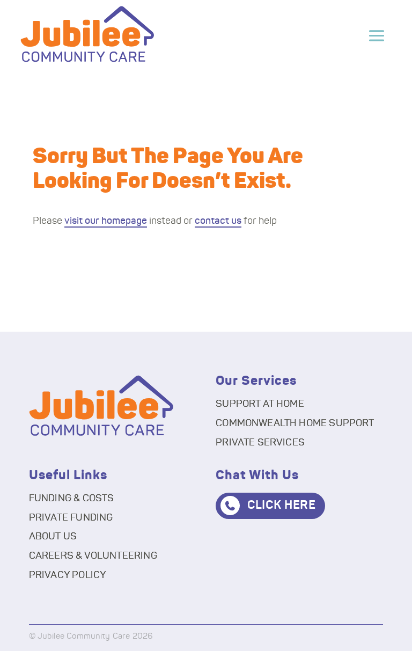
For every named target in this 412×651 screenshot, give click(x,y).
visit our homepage (105, 221)
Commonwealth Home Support (295, 423)
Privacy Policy (68, 575)
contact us (218, 221)
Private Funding (71, 518)
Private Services (260, 443)
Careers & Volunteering (93, 556)
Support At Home (260, 404)
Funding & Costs (71, 498)
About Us (53, 537)
